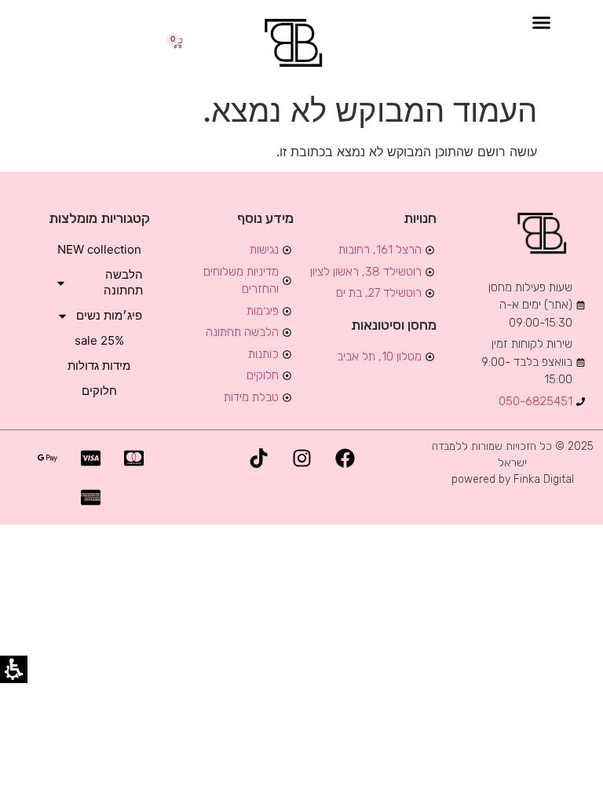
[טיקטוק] (258, 457)
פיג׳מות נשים (109, 315)
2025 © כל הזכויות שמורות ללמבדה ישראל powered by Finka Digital (513, 463)
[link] (296, 43)
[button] (542, 23)
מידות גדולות (99, 365)
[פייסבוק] (344, 457)
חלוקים (99, 390)
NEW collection (99, 249)
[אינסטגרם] (301, 457)
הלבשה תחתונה (123, 282)
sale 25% (99, 340)
